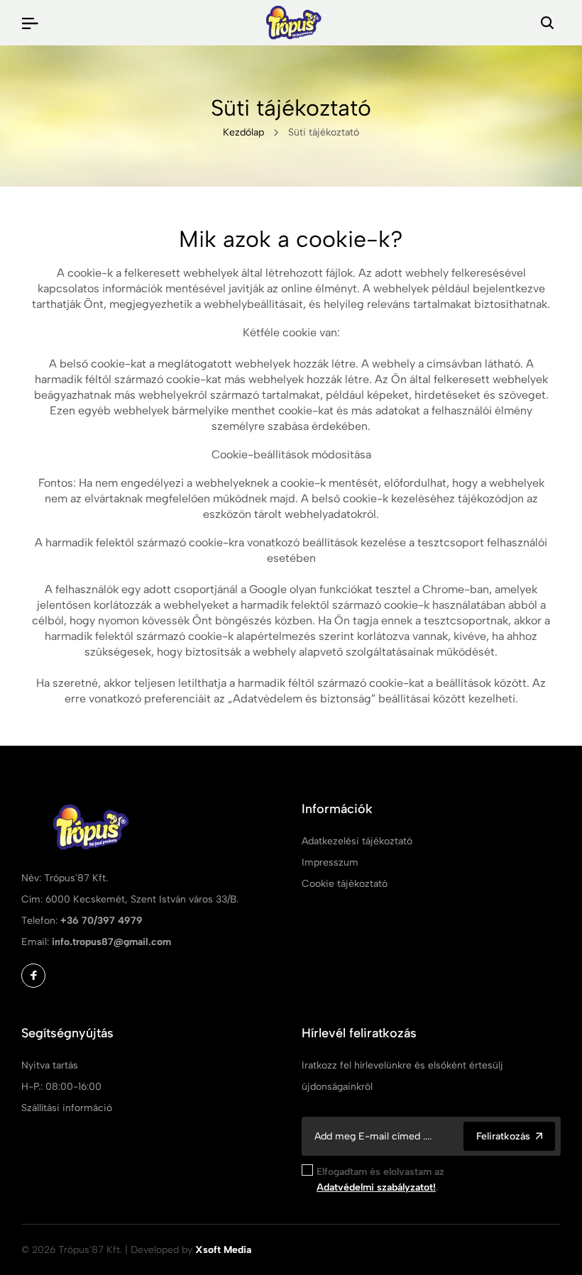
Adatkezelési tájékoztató (357, 841)
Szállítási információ (66, 1108)
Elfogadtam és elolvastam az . (380, 1179)
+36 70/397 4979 (101, 921)
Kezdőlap (243, 132)
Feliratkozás (503, 1136)
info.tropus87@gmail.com (111, 942)
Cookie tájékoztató (345, 884)
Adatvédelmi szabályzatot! (376, 1187)
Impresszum (330, 862)
